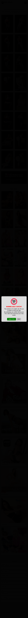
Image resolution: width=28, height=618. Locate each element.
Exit (19, 319)
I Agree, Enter (11, 319)
